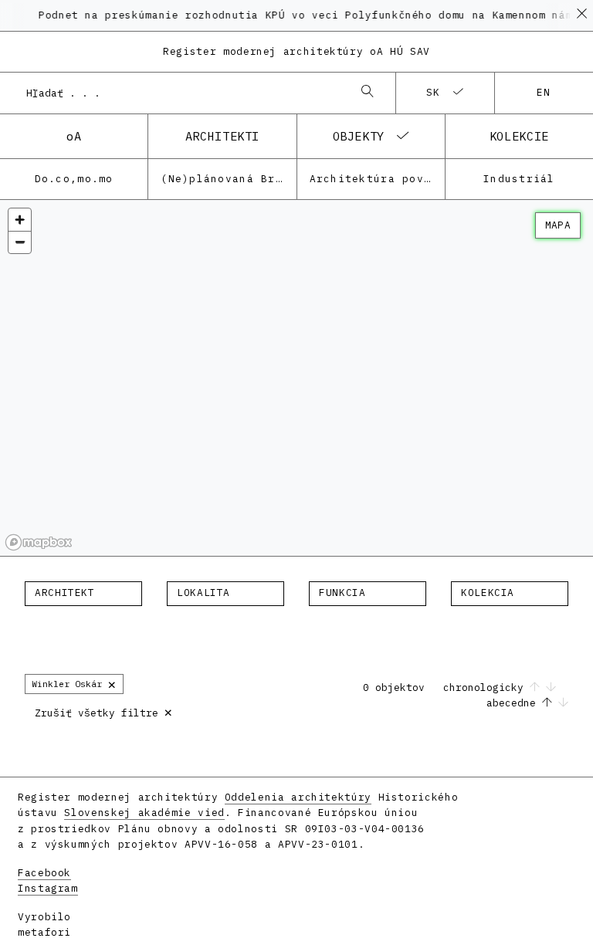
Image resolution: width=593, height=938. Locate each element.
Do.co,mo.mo (74, 178)
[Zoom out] (19, 242)
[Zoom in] (19, 219)
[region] (296, 378)
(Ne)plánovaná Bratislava (228, 178)
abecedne (514, 702)
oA (73, 136)
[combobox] (182, 93)
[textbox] (83, 593)
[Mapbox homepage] (39, 542)
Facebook (44, 872)
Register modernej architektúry (296, 51)
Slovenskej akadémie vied (144, 812)
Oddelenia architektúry (298, 797)
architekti (222, 136)
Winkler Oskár (74, 683)
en (544, 92)
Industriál (519, 178)
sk (433, 92)
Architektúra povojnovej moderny (377, 178)
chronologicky (486, 687)
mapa (558, 225)
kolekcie (519, 136)
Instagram (48, 888)
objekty (359, 136)
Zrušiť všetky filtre (104, 711)
